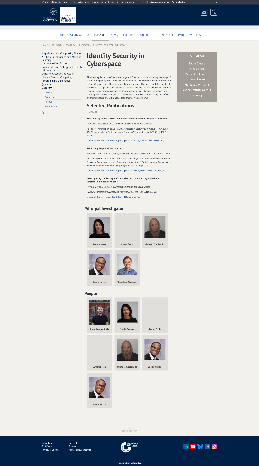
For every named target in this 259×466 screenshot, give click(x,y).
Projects (84, 45)
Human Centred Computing (57, 77)
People (48, 101)
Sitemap (73, 446)
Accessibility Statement (80, 449)
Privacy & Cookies (51, 449)
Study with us (79, 35)
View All (94, 112)
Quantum (47, 84)
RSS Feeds (47, 446)
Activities (49, 92)
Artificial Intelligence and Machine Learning (61, 58)
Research (101, 35)
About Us (143, 35)
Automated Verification (55, 63)
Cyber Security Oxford (197, 90)
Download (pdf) (115, 140)
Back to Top (129, 430)
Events (127, 35)
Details (91, 140)
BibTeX (101, 140)
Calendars (47, 442)
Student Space (164, 35)
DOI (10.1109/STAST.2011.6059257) (144, 140)
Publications (51, 106)
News (114, 35)
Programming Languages (56, 80)
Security (70, 45)
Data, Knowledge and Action (58, 73)
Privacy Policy (178, 2)
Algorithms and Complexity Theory (61, 53)
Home (62, 35)
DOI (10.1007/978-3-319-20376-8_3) (145, 170)
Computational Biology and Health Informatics (62, 68)
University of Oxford (128, 463)
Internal (73, 442)
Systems (46, 112)
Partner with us (189, 35)
